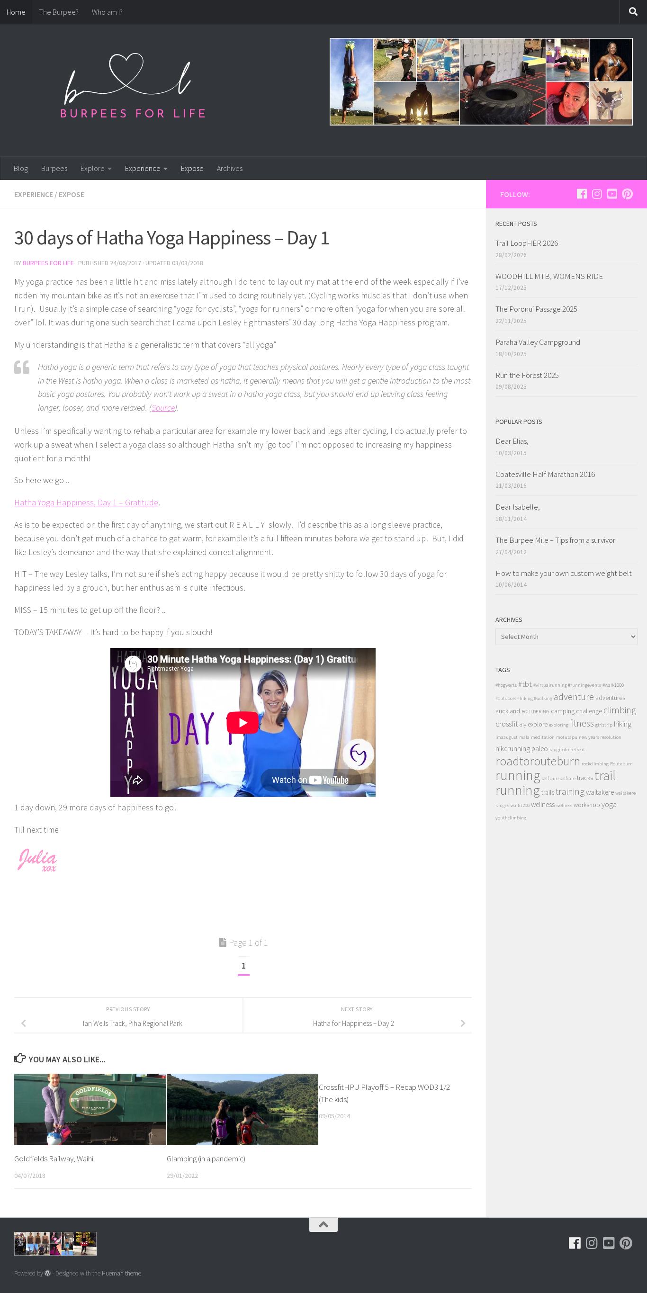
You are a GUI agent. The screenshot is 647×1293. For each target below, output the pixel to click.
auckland (507, 711)
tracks (585, 778)
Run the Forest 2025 (527, 375)
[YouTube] (612, 193)
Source (163, 407)
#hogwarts (506, 685)
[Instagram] (596, 193)
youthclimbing (510, 818)
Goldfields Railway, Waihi (53, 1158)
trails (547, 793)
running (517, 775)
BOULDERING (535, 712)
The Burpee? (59, 12)
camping (563, 711)
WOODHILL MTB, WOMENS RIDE (549, 276)
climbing (619, 710)
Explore (93, 168)
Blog (21, 168)
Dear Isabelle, (517, 507)
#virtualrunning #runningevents (567, 685)
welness (564, 805)
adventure (574, 697)
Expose (192, 168)
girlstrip (603, 725)
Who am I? (107, 12)
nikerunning (512, 748)
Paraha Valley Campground (537, 342)
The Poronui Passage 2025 (536, 309)
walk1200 (520, 805)
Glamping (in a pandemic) (206, 1158)
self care (550, 778)
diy (523, 725)
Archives (230, 168)
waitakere (600, 792)
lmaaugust (506, 737)
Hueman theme (121, 1273)
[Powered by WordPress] (48, 1273)
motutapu (566, 737)
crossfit (506, 723)
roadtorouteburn (537, 761)
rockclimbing (595, 764)
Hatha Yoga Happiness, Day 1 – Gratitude (86, 502)
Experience (143, 168)
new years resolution (600, 737)
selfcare (567, 778)
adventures (610, 698)
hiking (622, 723)
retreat (577, 749)
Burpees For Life (48, 263)
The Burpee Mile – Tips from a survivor (555, 540)
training (570, 791)
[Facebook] (581, 193)
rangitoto (559, 749)
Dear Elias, (512, 441)
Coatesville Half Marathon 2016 (545, 474)
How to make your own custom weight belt (563, 573)
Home (16, 12)
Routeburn (621, 764)
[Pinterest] (627, 193)
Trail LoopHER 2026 (526, 243)
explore (538, 724)
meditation (543, 737)
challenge (589, 711)
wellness (543, 804)
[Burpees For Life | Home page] (132, 90)
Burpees (54, 168)
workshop (587, 805)
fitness (582, 723)
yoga (609, 804)
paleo (539, 748)
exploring (558, 725)
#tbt (525, 684)
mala (524, 737)
